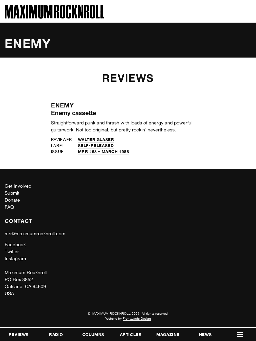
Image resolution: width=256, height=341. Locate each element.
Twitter (12, 251)
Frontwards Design (137, 318)
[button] (240, 334)
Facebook (15, 244)
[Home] (54, 17)
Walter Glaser (96, 139)
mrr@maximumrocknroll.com (35, 233)
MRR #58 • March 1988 (103, 151)
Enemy (62, 105)
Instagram (15, 258)
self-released (96, 145)
